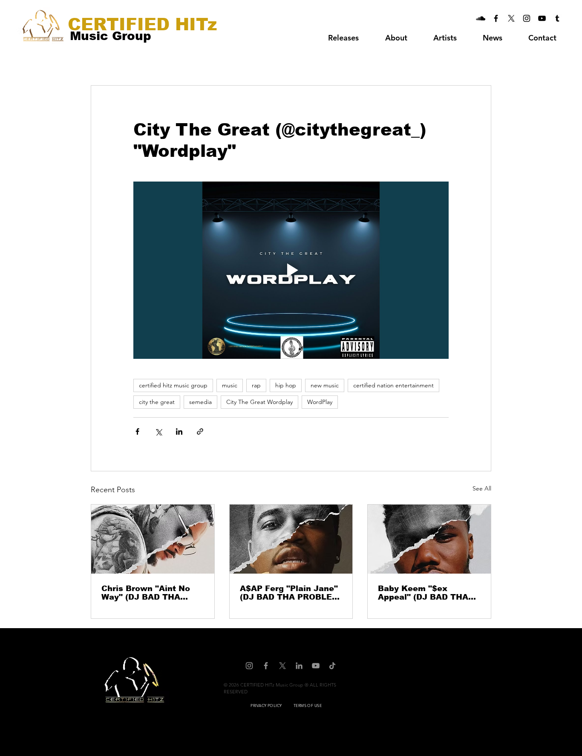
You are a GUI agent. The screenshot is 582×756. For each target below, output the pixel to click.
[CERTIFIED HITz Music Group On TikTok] (332, 665)
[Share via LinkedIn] (179, 431)
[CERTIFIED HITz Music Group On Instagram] (526, 18)
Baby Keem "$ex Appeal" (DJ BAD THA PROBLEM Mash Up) (423, 592)
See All (482, 488)
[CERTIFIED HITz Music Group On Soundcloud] (480, 18)
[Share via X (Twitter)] (158, 431)
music (229, 385)
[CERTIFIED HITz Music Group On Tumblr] (557, 18)
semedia (200, 402)
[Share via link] (200, 431)
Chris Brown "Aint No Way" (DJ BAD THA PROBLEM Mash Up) (145, 592)
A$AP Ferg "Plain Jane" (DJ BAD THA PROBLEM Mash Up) (289, 592)
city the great (157, 402)
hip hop (285, 385)
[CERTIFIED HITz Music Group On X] (511, 18)
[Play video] (291, 270)
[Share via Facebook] (137, 431)
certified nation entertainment (393, 385)
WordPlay (319, 402)
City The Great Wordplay (259, 402)
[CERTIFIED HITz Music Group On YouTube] (542, 18)
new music (325, 385)
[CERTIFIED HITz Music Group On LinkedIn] (299, 665)
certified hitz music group (173, 385)
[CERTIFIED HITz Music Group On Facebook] (496, 18)
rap (256, 385)
